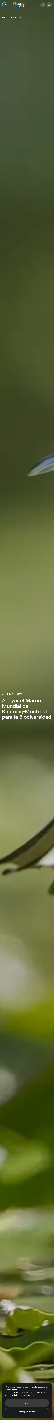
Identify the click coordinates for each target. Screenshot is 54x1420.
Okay (27, 1402)
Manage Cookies (27, 1411)
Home (4, 18)
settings (30, 1395)
